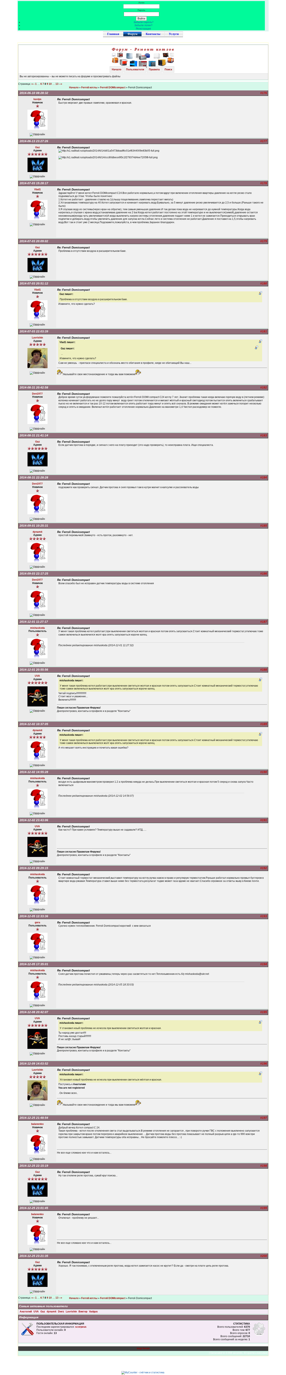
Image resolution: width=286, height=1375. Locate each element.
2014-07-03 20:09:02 (34, 241)
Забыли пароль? (143, 22)
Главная (113, 34)
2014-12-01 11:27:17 (34, 621)
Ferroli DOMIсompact (112, 87)
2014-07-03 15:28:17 (34, 183)
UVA (36, 1311)
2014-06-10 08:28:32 (34, 93)
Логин (141, 2)
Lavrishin (71, 1311)
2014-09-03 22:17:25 (34, 573)
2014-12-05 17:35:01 (34, 964)
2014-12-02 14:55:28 (34, 772)
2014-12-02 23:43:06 (34, 820)
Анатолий (26, 1311)
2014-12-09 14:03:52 (34, 1063)
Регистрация (143, 28)
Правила (154, 69)
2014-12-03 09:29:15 (34, 868)
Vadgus (93, 1311)
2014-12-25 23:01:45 (34, 1208)
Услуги (174, 34)
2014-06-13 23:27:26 (34, 141)
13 (56, 83)
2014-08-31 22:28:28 (34, 477)
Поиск (168, 69)
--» (61, 83)
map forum (143, 1348)
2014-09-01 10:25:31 (34, 525)
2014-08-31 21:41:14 (34, 435)
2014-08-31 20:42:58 (34, 387)
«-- (33, 83)
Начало (116, 69)
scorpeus (80, 1326)
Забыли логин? (143, 25)
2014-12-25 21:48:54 (34, 1117)
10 (50, 83)
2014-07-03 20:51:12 (34, 283)
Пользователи (135, 69)
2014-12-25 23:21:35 (34, 1256)
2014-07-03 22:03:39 (34, 331)
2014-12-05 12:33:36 (34, 916)
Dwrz (61, 1311)
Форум (132, 34)
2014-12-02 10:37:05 (34, 724)
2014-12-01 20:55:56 (34, 669)
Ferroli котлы (89, 87)
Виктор (83, 1311)
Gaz (43, 1311)
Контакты (153, 34)
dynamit (52, 1311)
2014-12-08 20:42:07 (34, 1012)
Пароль (141, 10)
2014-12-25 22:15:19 (34, 1165)
